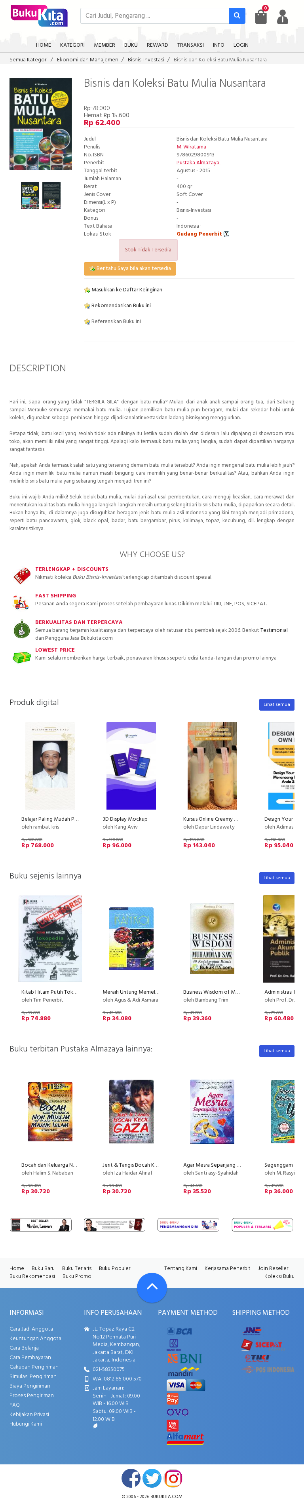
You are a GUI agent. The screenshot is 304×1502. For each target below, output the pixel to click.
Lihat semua (277, 705)
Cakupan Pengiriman (34, 1367)
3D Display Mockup (125, 819)
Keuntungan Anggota (35, 1338)
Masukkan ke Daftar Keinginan (126, 290)
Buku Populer (114, 1268)
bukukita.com (166, 1496)
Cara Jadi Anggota (31, 1329)
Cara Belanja (24, 1348)
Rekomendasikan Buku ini (120, 305)
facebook (131, 1478)
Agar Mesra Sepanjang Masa (216, 1165)
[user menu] (282, 16)
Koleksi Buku (279, 1276)
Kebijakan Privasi (29, 1414)
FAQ (15, 1405)
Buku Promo (77, 1276)
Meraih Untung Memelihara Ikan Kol (144, 992)
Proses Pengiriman (32, 1395)
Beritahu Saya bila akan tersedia (133, 268)
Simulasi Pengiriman (33, 1376)
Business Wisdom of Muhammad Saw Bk (230, 992)
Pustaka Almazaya (198, 162)
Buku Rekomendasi (32, 1276)
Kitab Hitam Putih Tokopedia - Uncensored (72, 992)
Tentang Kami (180, 1268)
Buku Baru (43, 1268)
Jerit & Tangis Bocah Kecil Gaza (139, 1165)
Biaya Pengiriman (30, 1386)
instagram (173, 1478)
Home (17, 1268)
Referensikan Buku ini (115, 321)
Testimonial (274, 630)
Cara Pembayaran (30, 1357)
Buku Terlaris (76, 1268)
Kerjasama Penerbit (228, 1268)
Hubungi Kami (26, 1424)
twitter (152, 1478)
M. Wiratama (191, 147)
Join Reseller (273, 1268)
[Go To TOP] (152, 1288)
